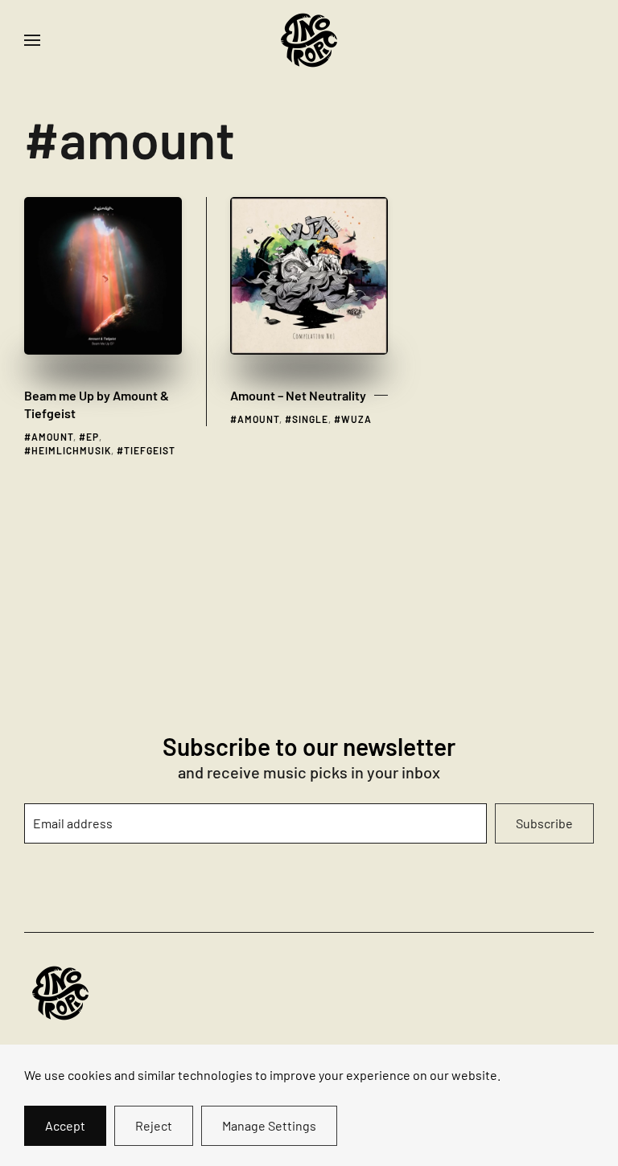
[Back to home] (309, 40)
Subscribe (544, 823)
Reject (153, 1125)
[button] (32, 40)
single (310, 419)
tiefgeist (149, 450)
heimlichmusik (71, 450)
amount (52, 436)
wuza (356, 419)
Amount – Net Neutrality (298, 395)
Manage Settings (269, 1125)
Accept (65, 1125)
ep (92, 436)
